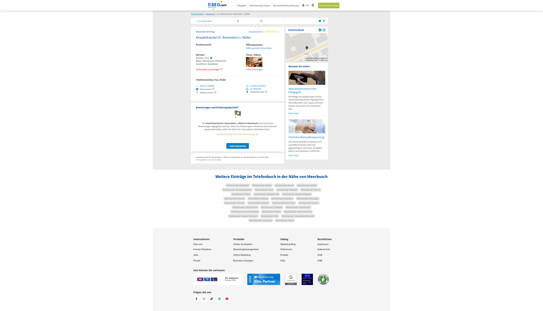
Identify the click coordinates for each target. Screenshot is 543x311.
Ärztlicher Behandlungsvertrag (306, 137)
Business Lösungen (243, 260)
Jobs (195, 255)
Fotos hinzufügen (254, 69)
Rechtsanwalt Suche (260, 5)
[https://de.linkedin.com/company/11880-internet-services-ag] (219, 299)
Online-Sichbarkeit (242, 244)
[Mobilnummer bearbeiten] (215, 92)
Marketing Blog (288, 244)
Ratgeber (241, 5)
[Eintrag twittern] (320, 21)
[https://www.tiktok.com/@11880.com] (212, 299)
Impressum (322, 244)
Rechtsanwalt (203, 44)
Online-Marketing (242, 255)
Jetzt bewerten (237, 146)
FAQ (282, 260)
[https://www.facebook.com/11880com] (196, 299)
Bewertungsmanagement (245, 249)
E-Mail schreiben (258, 85)
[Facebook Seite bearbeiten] (266, 92)
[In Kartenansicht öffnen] (324, 29)
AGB (319, 255)
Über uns (197, 244)
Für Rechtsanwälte (328, 5)
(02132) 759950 (207, 85)
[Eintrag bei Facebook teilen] (324, 21)
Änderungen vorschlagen (208, 69)
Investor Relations (202, 249)
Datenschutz (323, 249)
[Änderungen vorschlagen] (221, 69)
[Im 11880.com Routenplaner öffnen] (320, 29)
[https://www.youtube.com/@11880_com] (227, 299)
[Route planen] (211, 57)
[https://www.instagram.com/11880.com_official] (204, 299)
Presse (196, 260)
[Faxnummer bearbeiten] (213, 89)
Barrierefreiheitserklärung (286, 5)
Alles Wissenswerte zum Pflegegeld (302, 90)
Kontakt (284, 255)
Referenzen (286, 249)
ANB (319, 260)
